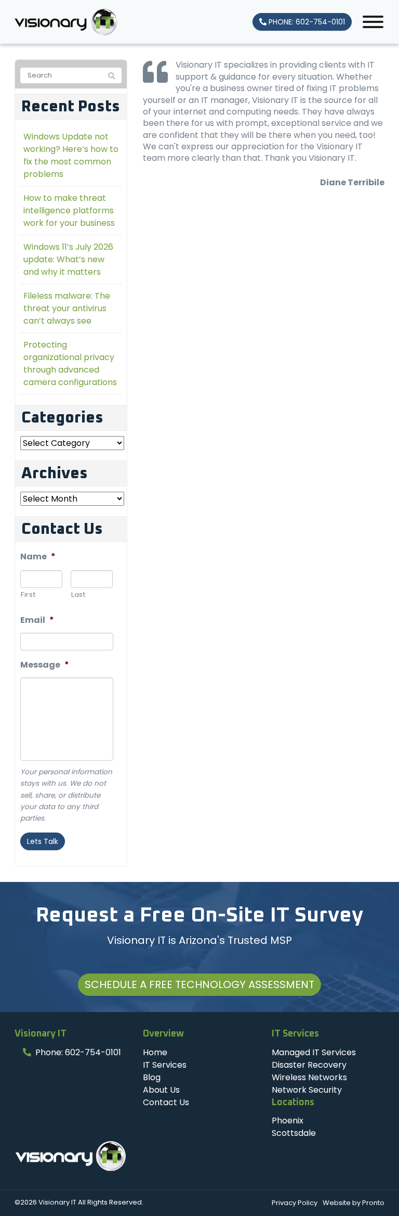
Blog (152, 1077)
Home (155, 1052)
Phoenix (287, 1121)
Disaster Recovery (309, 1065)
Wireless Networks (309, 1077)
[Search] (112, 76)
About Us (161, 1090)
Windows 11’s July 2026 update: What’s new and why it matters (68, 259)
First (28, 594)
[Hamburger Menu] (373, 22)
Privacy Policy (294, 1203)
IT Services (165, 1065)
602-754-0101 (93, 1052)
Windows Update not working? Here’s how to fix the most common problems (70, 155)
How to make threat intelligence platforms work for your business (69, 210)
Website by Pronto (353, 1203)
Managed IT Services (314, 1052)
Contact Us (166, 1102)
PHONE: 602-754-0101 (306, 22)
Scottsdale (294, 1133)
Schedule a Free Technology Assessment (199, 984)
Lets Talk (42, 841)
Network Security (307, 1090)
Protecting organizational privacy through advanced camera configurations (70, 363)
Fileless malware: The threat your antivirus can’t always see (66, 308)
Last (78, 594)
